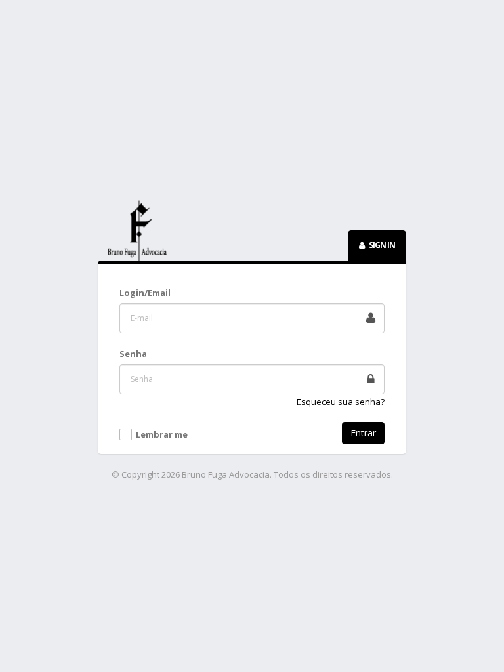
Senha (133, 354)
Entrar (363, 433)
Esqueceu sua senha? (341, 402)
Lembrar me (162, 435)
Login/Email (145, 293)
